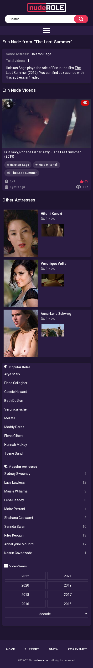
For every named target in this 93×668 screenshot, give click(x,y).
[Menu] (46, 30)
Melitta (9, 418)
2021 (68, 576)
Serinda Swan (45, 526)
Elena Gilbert (13, 436)
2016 (25, 604)
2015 (68, 604)
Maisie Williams (45, 491)
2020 (25, 585)
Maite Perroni (45, 509)
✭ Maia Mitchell (46, 164)
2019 (68, 585)
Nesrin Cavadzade (45, 553)
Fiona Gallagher (15, 383)
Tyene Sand (13, 453)
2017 (68, 595)
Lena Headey (45, 500)
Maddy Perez (14, 427)
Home (10, 649)
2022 (25, 576)
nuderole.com (41, 660)
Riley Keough (45, 535)
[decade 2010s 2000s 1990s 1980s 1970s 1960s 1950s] (46, 614)
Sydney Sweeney (45, 474)
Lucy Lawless (45, 482)
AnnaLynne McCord (45, 544)
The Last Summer (24, 173)
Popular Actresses (23, 466)
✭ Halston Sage (18, 164)
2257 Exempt (77, 649)
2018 (25, 595)
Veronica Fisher (16, 409)
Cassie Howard (15, 392)
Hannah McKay (15, 445)
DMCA (53, 649)
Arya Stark (12, 374)
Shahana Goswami (45, 518)
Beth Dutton (13, 400)
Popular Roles (19, 367)
